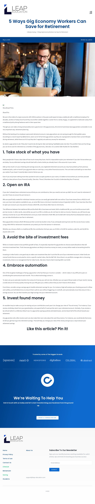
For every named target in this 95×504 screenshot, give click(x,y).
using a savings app (22, 287)
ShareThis (6, 112)
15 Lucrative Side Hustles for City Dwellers (65, 147)
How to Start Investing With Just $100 (58, 260)
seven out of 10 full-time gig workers (42, 137)
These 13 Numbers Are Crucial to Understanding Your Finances (59, 179)
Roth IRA (36, 205)
